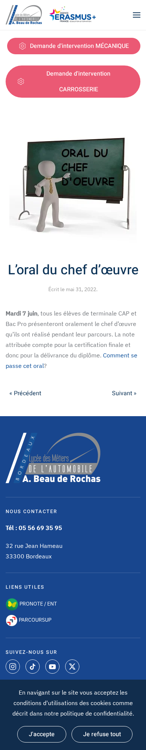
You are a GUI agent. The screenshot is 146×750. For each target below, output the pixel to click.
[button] (136, 15)
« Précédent (25, 393)
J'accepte (42, 734)
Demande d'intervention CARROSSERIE (78, 81)
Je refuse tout (102, 734)
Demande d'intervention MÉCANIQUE (79, 46)
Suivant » (124, 393)
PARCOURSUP (34, 619)
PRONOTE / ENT (37, 603)
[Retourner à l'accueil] (24, 15)
